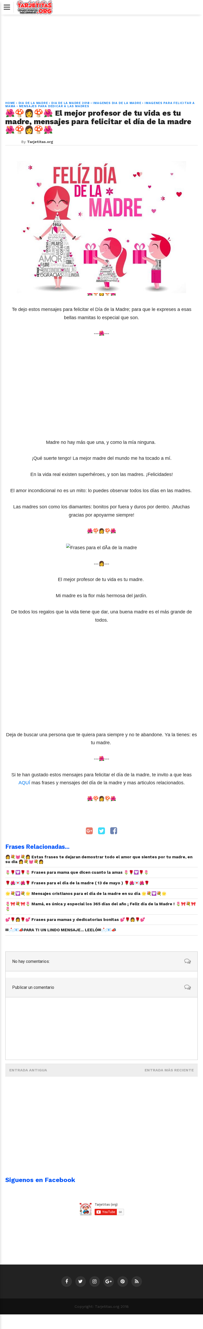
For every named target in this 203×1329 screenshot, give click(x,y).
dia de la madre (33, 103)
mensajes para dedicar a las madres (54, 106)
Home (10, 103)
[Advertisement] (101, 55)
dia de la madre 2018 (70, 103)
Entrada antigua (28, 1070)
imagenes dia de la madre (117, 103)
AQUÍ (24, 782)
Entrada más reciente (169, 1070)
